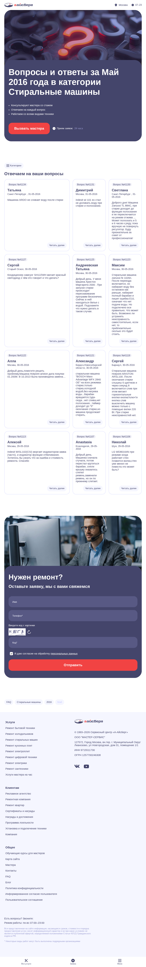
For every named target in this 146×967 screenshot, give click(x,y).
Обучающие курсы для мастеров (25, 853)
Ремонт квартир (14, 805)
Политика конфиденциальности (24, 888)
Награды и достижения (19, 817)
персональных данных (64, 653)
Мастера (10, 865)
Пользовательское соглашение (24, 899)
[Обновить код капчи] (29, 631)
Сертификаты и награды (20, 811)
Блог (8, 882)
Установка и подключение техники (25, 828)
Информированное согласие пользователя (31, 894)
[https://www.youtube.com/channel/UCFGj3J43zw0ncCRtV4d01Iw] (86, 766)
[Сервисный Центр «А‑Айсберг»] (18, 5)
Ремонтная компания (18, 799)
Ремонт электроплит (17, 751)
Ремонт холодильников (19, 734)
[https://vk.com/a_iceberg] (77, 766)
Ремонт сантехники (16, 768)
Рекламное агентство (18, 793)
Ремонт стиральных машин (21, 739)
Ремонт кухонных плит (18, 745)
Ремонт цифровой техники (21, 757)
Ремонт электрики (16, 763)
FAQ (8, 876)
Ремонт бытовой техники (20, 728)
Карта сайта (12, 859)
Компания (11, 834)
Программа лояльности (19, 822)
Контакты (10, 870)
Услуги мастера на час (18, 774)
